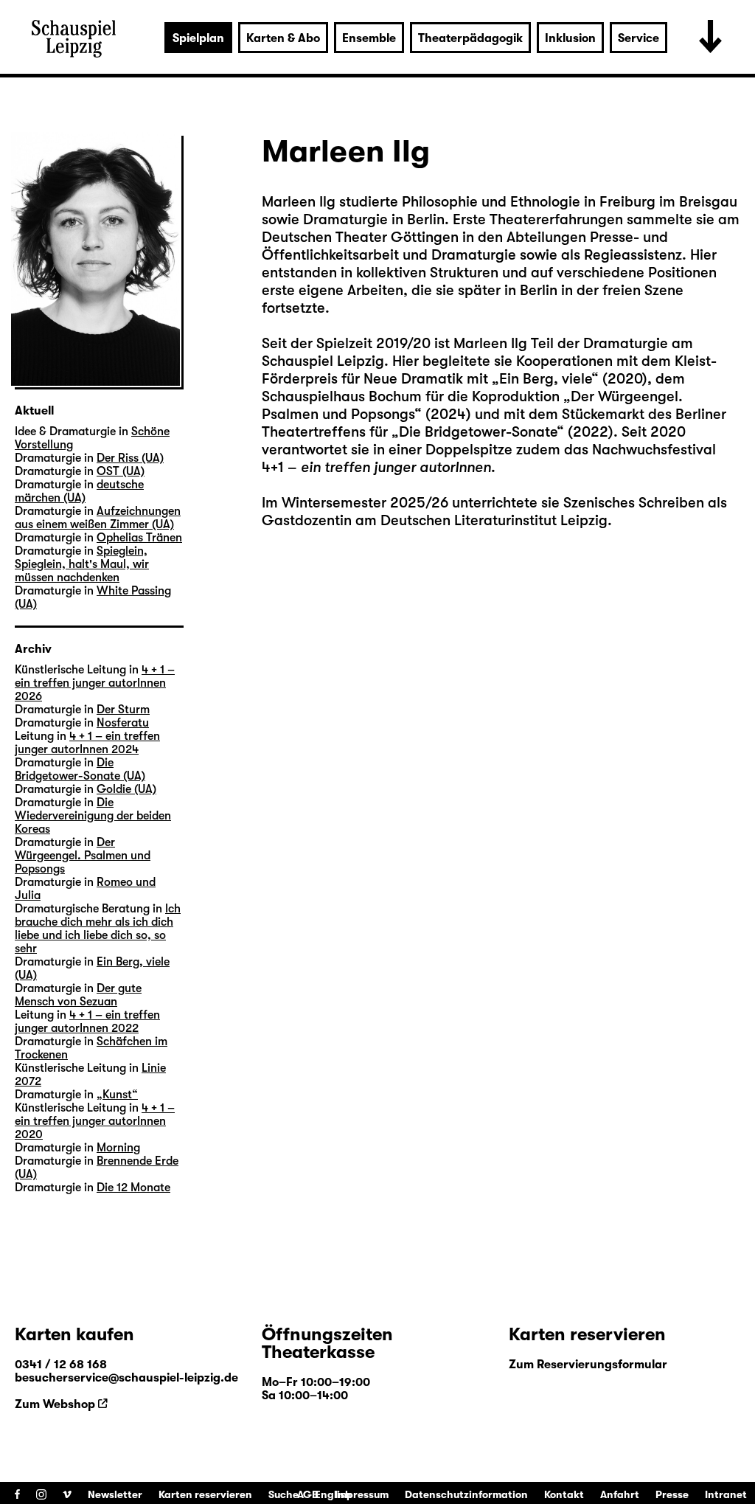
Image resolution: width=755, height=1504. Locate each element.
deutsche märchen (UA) (79, 491)
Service (638, 38)
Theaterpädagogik (470, 38)
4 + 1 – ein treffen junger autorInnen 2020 (95, 1121)
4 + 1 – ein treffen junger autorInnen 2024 (87, 743)
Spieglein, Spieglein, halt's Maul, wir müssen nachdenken (82, 564)
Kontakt (564, 1494)
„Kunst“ (117, 1094)
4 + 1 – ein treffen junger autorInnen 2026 (95, 683)
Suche (283, 1494)
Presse (672, 1494)
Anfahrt (619, 1494)
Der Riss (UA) (130, 458)
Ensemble (369, 38)
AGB (308, 1494)
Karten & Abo (283, 38)
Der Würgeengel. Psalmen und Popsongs (82, 856)
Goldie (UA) (126, 789)
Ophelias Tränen (139, 537)
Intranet (726, 1494)
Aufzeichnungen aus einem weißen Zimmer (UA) (98, 518)
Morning (118, 1147)
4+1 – (376, 467)
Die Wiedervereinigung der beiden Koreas (93, 816)
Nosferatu (123, 723)
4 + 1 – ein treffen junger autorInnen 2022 (87, 1021)
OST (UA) (121, 471)
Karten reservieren (205, 1494)
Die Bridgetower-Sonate (478, 431)
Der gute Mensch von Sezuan (78, 995)
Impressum (362, 1494)
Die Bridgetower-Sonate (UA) (80, 769)
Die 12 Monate (133, 1187)
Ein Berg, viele (545, 378)
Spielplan (198, 38)
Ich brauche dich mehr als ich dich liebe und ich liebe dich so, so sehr (98, 928)
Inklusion (570, 38)
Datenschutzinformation (466, 1494)
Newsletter (115, 1494)
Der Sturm (123, 709)
